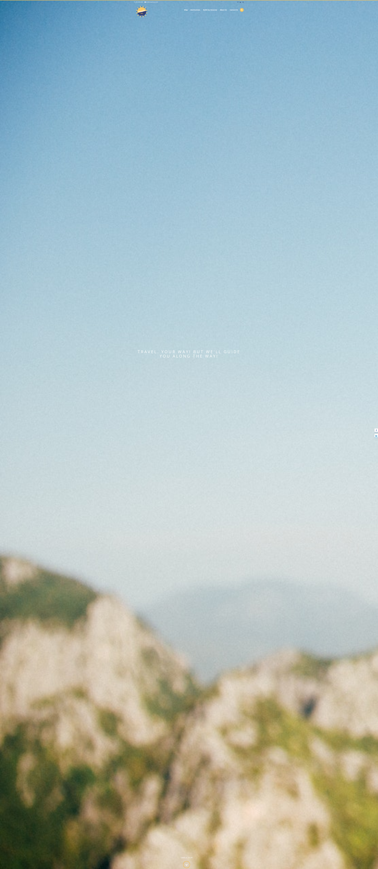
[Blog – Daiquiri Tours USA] (142, 11)
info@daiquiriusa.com (152, 2)
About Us (223, 10)
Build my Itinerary (210, 10)
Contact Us (234, 10)
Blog (186, 10)
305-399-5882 (139, 2)
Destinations (195, 10)
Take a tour (187, 857)
